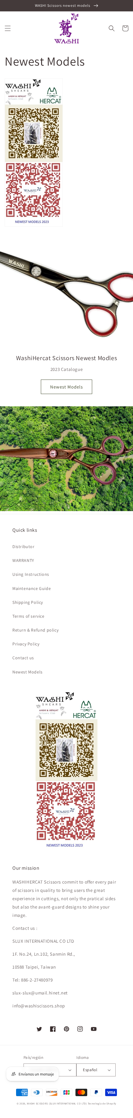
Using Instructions (30, 574)
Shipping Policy (27, 602)
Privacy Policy (25, 644)
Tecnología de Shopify (102, 1103)
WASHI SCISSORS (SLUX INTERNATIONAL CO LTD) (57, 1103)
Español (90, 1069)
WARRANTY (23, 560)
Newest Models (66, 387)
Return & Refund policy (35, 630)
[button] (8, 28)
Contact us (23, 658)
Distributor (23, 546)
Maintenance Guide (31, 588)
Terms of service (28, 616)
